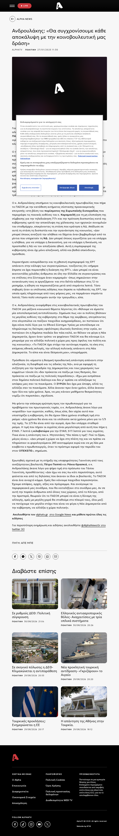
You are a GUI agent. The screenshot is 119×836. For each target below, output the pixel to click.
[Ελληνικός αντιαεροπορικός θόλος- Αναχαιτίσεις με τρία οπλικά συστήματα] (84, 593)
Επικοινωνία (19, 785)
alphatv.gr (42, 514)
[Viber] (39, 557)
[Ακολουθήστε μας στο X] (47, 824)
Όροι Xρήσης (53, 785)
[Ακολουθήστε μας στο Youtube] (39, 824)
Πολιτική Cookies (55, 779)
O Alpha (16, 779)
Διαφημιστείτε (20, 791)
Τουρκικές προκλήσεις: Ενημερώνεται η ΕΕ (29, 723)
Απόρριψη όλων (67, 188)
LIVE (25, 6)
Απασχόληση (19, 803)
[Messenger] (23, 557)
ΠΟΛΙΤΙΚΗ (30, 50)
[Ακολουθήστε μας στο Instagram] (31, 824)
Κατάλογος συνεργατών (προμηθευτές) (38, 178)
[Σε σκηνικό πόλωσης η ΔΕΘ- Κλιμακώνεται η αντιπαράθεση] (35, 647)
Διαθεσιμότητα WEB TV (59, 800)
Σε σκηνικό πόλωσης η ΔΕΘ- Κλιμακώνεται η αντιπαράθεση (34, 669)
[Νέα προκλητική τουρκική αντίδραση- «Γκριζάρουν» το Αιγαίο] (84, 647)
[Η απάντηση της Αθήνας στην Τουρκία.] (84, 701)
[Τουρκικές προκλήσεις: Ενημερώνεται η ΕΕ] (35, 701)
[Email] (55, 557)
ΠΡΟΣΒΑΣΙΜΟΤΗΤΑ (89, 774)
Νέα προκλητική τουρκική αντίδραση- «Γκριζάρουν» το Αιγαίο (81, 671)
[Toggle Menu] (12, 5)
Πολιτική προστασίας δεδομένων (58, 793)
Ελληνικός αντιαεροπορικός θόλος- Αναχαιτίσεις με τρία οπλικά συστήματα (81, 617)
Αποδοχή (89, 188)
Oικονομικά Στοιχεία (24, 797)
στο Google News (60, 514)
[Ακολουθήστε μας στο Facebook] (15, 824)
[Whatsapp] (47, 557)
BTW (89, 826)
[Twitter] (31, 557)
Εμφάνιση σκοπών (30, 188)
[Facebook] (15, 557)
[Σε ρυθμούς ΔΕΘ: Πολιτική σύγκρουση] (35, 593)
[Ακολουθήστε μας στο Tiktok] (23, 824)
